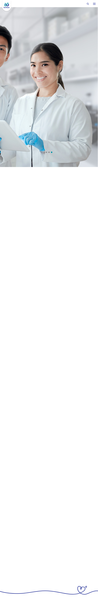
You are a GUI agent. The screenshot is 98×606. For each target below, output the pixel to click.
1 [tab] (46, 152)
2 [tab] (49, 152)
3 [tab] (51, 152)
